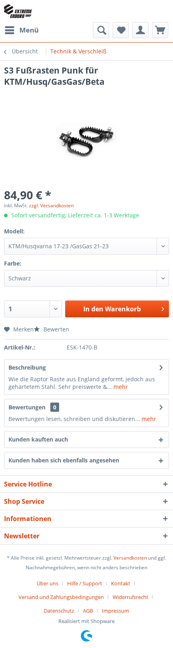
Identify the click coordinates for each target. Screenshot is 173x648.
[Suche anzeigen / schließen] (101, 30)
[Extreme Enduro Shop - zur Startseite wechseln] (18, 11)
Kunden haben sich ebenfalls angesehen (63, 460)
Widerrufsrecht (130, 597)
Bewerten (55, 329)
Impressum (115, 610)
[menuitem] (21, 30)
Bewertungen (26, 407)
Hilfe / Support (84, 583)
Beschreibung (27, 367)
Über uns (47, 583)
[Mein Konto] (140, 30)
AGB (88, 610)
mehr (120, 386)
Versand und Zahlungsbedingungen (61, 597)
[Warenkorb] (160, 30)
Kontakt (120, 583)
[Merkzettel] (121, 30)
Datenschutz (59, 610)
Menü (29, 30)
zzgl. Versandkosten (51, 205)
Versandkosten (130, 557)
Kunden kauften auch (38, 439)
